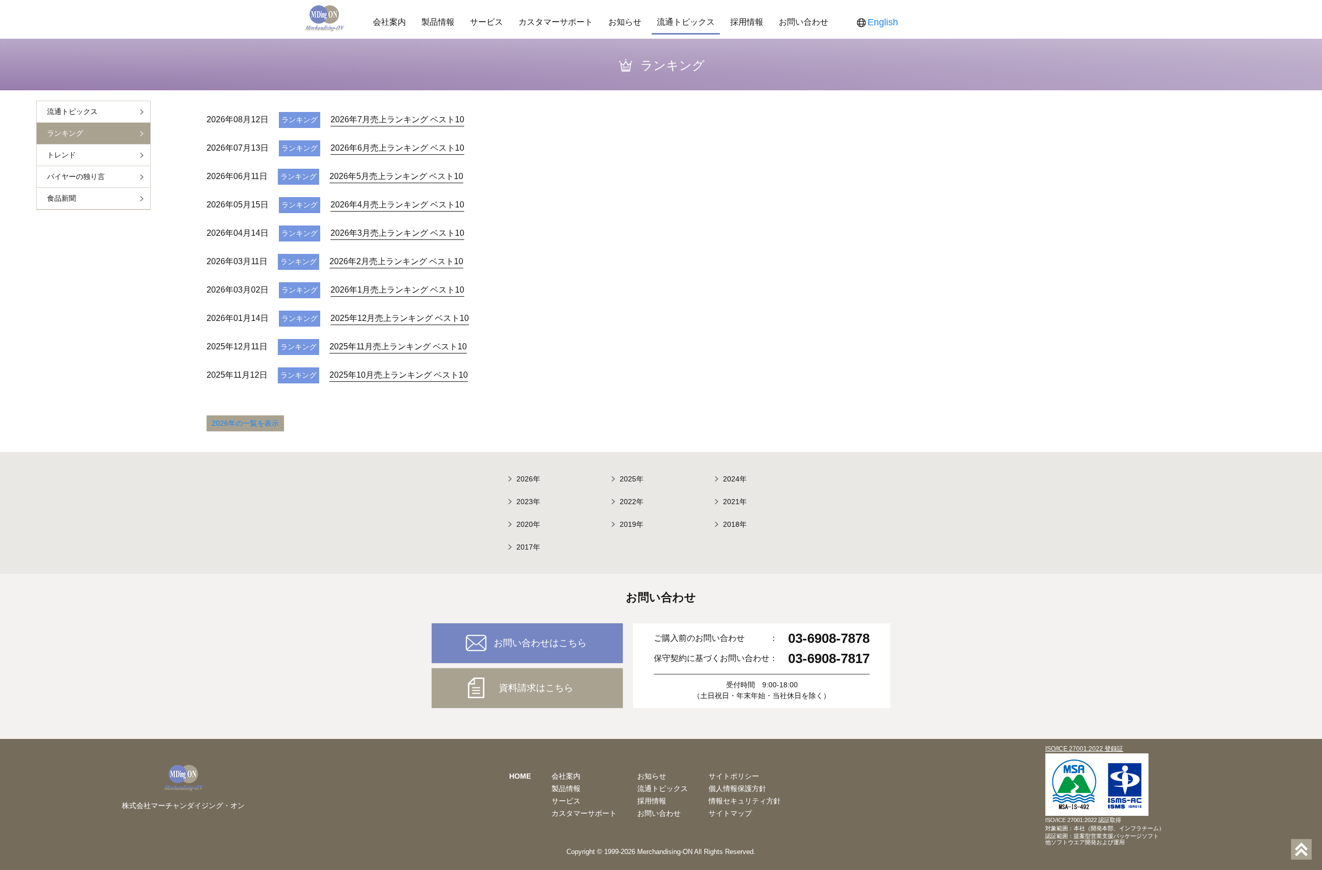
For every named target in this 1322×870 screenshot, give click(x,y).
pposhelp (17, 863)
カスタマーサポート (555, 22)
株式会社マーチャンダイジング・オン (183, 805)
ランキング (65, 133)
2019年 (631, 524)
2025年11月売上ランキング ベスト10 (398, 346)
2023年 (528, 501)
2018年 (735, 524)
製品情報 (437, 22)
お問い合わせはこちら (540, 643)
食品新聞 (61, 198)
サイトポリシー (734, 776)
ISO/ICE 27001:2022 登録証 (1084, 748)
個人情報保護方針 (737, 788)
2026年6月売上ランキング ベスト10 (397, 147)
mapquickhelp (62, 863)
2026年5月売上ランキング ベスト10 (396, 176)
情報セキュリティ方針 (745, 801)
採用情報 (746, 22)
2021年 (735, 501)
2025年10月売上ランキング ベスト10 (398, 374)
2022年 (631, 501)
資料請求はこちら (536, 688)
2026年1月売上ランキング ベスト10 (397, 289)
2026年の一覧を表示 (245, 423)
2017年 (528, 547)
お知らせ (624, 22)
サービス (486, 22)
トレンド (61, 155)
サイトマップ (730, 813)
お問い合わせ (803, 22)
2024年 (735, 479)
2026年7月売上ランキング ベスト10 (397, 119)
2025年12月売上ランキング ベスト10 (399, 318)
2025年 (631, 479)
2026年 (528, 479)
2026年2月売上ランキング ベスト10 (396, 261)
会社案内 (389, 22)
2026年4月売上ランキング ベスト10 (397, 204)
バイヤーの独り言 (76, 176)
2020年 (528, 524)
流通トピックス (686, 22)
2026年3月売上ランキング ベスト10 (397, 233)
